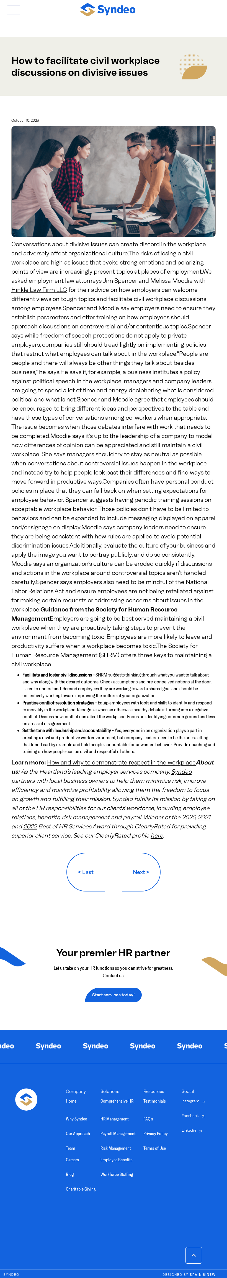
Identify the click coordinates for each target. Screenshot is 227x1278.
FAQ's (148, 1115)
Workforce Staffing (116, 1174)
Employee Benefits (116, 1159)
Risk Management (115, 1145)
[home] (123, 9)
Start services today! (113, 994)
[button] (9, 9)
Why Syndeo (76, 1115)
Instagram (190, 1101)
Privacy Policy (155, 1130)
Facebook (190, 1115)
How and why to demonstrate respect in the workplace (121, 762)
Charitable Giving (81, 1189)
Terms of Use (154, 1145)
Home (71, 1101)
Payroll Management (118, 1130)
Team (70, 1145)
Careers (72, 1159)
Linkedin (189, 1130)
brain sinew (189, 1275)
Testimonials (154, 1101)
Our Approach (78, 1130)
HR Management (114, 1115)
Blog (70, 1174)
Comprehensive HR (116, 1101)
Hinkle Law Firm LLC (39, 290)
